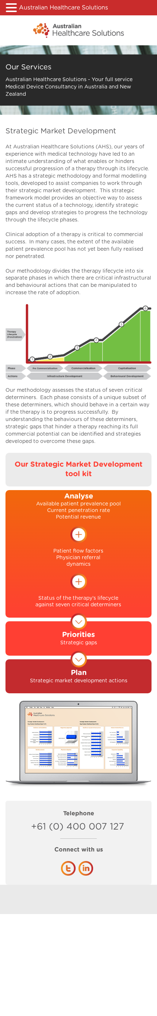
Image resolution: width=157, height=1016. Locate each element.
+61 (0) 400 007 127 (49, 826)
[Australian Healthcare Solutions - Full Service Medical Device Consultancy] (78, 30)
